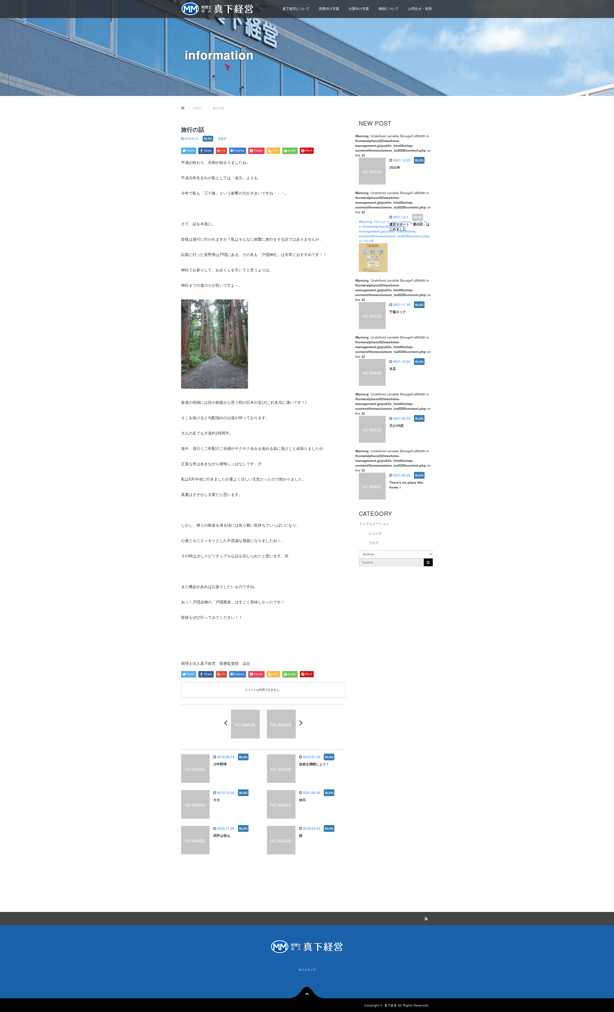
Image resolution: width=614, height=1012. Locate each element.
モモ (216, 800)
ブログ (222, 138)
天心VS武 (396, 426)
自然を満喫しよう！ (314, 764)
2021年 (394, 167)
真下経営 (390, 1005)
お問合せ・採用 (420, 9)
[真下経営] (217, 8)
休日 (302, 800)
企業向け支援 (359, 9)
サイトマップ (307, 969)
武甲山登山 (221, 836)
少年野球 (220, 764)
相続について (388, 9)
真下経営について (296, 9)
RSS (425, 918)
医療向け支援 (329, 9)
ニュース (375, 533)
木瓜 (392, 369)
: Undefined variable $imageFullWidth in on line (393, 145)
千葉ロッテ (397, 312)
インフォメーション (374, 524)
